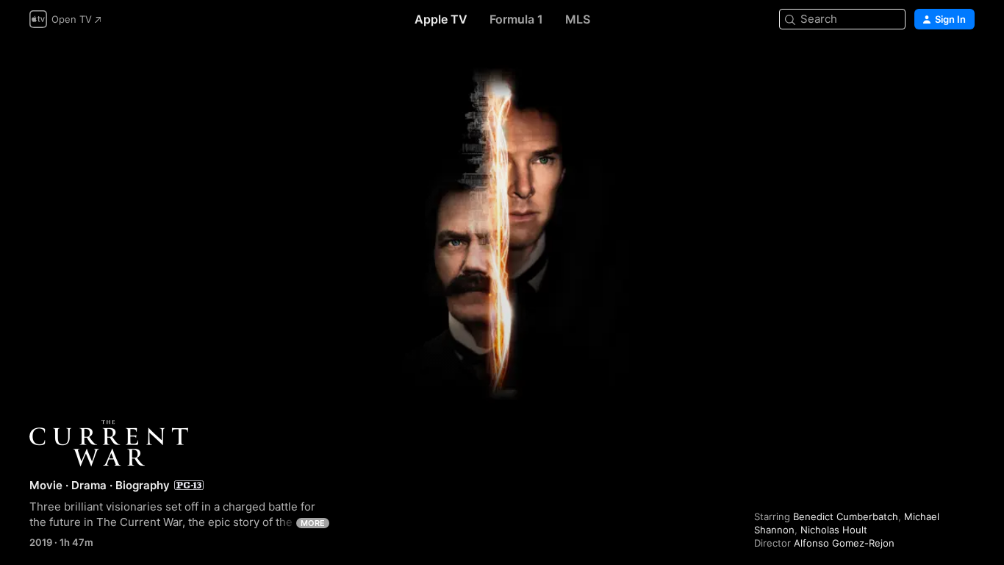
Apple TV (441, 19)
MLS (577, 19)
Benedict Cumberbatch (845, 516)
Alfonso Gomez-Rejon (844, 543)
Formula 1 (516, 19)
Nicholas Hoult (833, 530)
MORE (313, 523)
